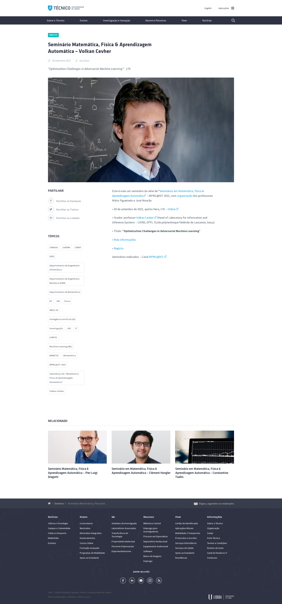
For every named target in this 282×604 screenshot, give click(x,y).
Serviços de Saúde (184, 548)
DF (50, 301)
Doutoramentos (87, 538)
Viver (184, 20)
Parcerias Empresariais (123, 546)
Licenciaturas (86, 523)
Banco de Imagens (152, 556)
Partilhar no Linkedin (68, 218)
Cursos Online (86, 543)
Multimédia (53, 538)
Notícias (207, 20)
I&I (113, 516)
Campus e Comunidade (59, 528)
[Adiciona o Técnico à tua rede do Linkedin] (132, 581)
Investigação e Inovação (116, 20)
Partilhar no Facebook (68, 201)
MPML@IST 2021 (57, 364)
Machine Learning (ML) (60, 346)
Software (147, 551)
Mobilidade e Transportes (187, 533)
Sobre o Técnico (55, 20)
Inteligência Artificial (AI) (62, 319)
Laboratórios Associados (124, 528)
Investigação (56, 328)
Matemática (69, 355)
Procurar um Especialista (155, 536)
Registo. (119, 248)
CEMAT (78, 247)
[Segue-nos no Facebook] (123, 581)
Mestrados (85, 528)
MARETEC (54, 355)
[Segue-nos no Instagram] (150, 581)
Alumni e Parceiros (155, 20)
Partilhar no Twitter (67, 209)
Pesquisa (231, 20)
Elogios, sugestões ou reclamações (216, 503)
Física (67, 301)
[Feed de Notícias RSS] (159, 581)
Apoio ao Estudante (89, 557)
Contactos (212, 557)
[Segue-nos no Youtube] (141, 581)
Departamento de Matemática (64, 291)
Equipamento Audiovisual (155, 546)
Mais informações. (125, 240)
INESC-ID (53, 310)
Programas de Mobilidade (92, 552)
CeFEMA (66, 247)
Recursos (148, 516)
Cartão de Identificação (186, 523)
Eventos (53, 35)
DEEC (52, 256)
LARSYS (53, 337)
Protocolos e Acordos (186, 538)
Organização (213, 528)
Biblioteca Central (152, 523)
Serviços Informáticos (186, 543)
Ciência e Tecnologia (58, 523)
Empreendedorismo (121, 551)
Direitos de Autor (215, 548)
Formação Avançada (89, 548)
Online (171, 209)
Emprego (147, 561)
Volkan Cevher (144, 217)
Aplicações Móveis (184, 528)
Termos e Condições (217, 543)
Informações (214, 516)
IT (76, 328)
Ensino (83, 20)
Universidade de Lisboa (99, 592)
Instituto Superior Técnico (74, 592)
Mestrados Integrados (91, 533)
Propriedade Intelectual (123, 541)
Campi (210, 533)
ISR (69, 328)
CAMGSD (53, 247)
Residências (181, 557)
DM (58, 301)
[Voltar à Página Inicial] (49, 503)
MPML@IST (156, 257)
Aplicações (224, 8)
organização (184, 196)
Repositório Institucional (155, 541)
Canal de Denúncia (216, 552)
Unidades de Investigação (124, 523)
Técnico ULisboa (66, 8)
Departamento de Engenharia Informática (64, 267)
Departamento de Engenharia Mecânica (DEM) (64, 280)
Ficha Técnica (213, 538)
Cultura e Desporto (57, 533)
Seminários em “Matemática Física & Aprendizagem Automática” (64, 378)
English (208, 8)
